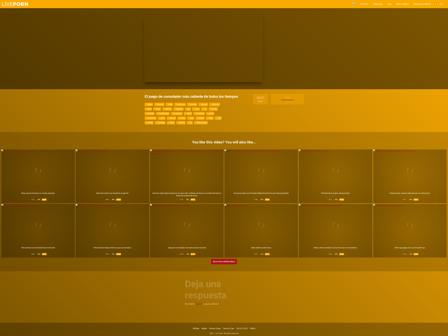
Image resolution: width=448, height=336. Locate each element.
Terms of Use (228, 328)
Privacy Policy (215, 328)
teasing (182, 123)
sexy (191, 118)
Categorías (377, 4)
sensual (172, 118)
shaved (201, 118)
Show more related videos (224, 261)
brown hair (181, 104)
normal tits (200, 113)
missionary (177, 113)
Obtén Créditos (402, 4)
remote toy (151, 118)
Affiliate (196, 328)
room (162, 118)
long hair (150, 113)
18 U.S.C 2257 (242, 328)
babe (170, 104)
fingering (179, 109)
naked (188, 113)
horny (197, 109)
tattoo (171, 123)
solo (219, 118)
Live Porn (364, 4)
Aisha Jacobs (202, 123)
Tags (389, 4)
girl (188, 109)
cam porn (215, 104)
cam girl (204, 104)
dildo (149, 109)
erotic (158, 109)
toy (190, 123)
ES (440, 4)
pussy (211, 113)
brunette (193, 104)
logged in (199, 304)
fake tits (168, 109)
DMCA (252, 328)
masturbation (163, 113)
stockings (161, 123)
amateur (160, 104)
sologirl (150, 123)
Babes (149, 104)
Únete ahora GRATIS (422, 4)
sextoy (182, 118)
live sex (214, 109)
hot (205, 109)
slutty (210, 118)
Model (204, 328)
